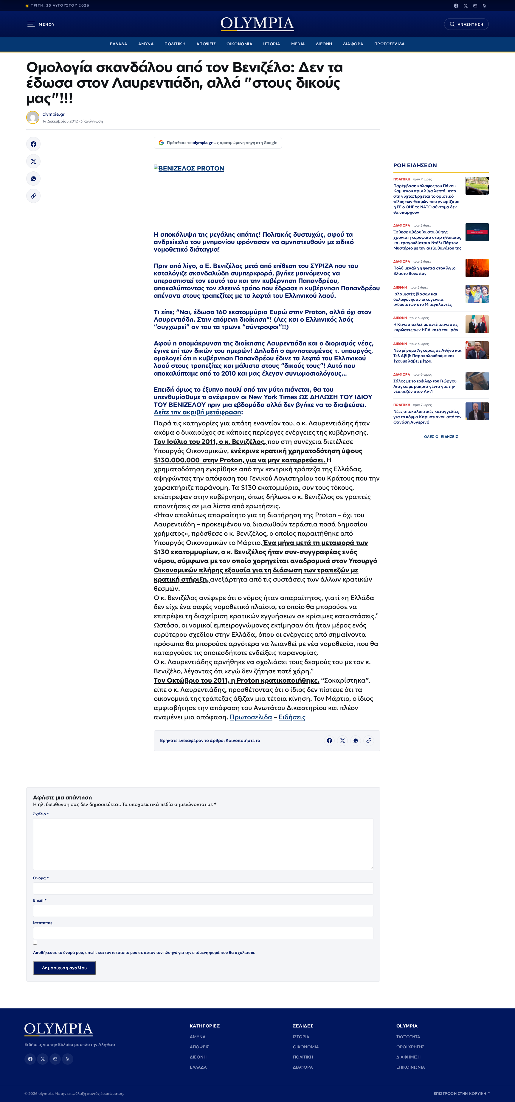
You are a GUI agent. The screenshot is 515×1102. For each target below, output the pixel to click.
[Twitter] (465, 5)
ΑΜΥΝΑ (146, 44)
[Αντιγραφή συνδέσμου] (33, 196)
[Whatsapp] (33, 178)
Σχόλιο (41, 813)
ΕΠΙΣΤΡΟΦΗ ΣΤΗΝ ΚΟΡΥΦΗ (462, 1093)
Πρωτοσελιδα (251, 717)
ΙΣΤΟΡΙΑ (271, 44)
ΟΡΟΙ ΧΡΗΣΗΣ (410, 1047)
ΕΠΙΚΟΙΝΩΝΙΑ (410, 1067)
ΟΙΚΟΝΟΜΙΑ (239, 44)
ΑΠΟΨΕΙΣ (206, 44)
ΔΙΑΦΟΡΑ (353, 44)
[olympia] (257, 24)
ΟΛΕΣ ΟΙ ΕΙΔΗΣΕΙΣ (441, 436)
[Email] (475, 5)
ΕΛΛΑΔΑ (118, 44)
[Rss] (484, 5)
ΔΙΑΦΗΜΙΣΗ (408, 1057)
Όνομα (41, 878)
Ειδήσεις (292, 717)
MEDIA (298, 44)
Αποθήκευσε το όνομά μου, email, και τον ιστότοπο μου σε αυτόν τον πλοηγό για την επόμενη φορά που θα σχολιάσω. (144, 952)
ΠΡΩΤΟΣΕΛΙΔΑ (389, 44)
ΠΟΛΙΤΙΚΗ (175, 44)
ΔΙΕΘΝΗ (324, 44)
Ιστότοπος (42, 922)
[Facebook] (456, 5)
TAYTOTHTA (408, 1036)
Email (39, 900)
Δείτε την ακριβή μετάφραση (197, 412)
